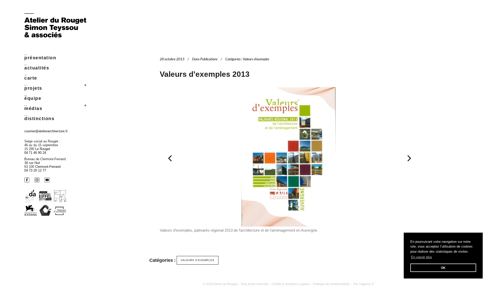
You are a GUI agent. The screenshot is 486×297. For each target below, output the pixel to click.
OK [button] (443, 267)
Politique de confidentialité (331, 284)
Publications (208, 59)
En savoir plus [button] (421, 257)
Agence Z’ (367, 284)
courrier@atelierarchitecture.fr (46, 131)
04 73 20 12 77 (35, 170)
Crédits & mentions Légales (291, 284)
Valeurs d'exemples (256, 59)
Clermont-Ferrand (47, 167)
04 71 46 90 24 (35, 153)
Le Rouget (42, 149)
